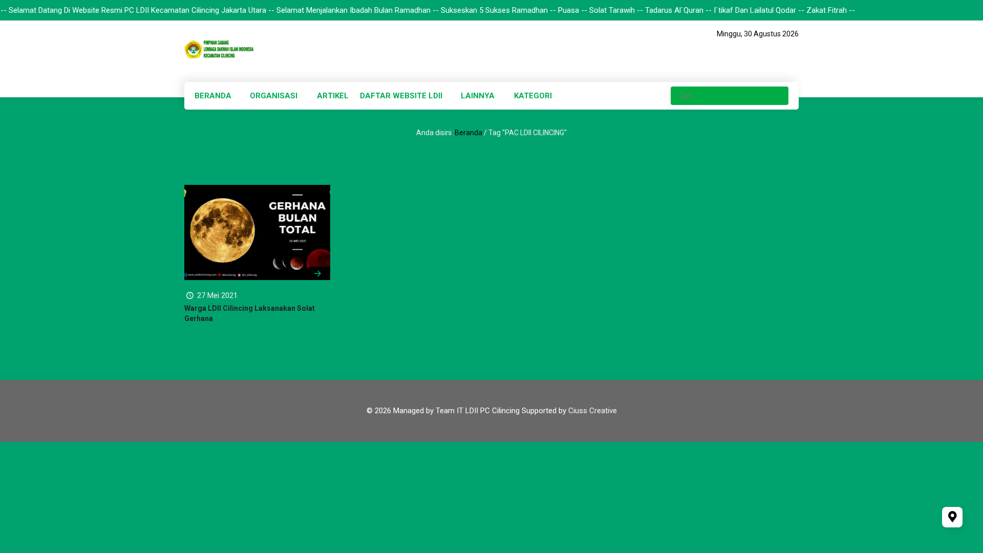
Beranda (468, 133)
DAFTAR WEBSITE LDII (401, 95)
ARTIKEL (333, 95)
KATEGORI (533, 95)
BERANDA (213, 95)
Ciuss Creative (592, 410)
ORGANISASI (273, 95)
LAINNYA (478, 95)
